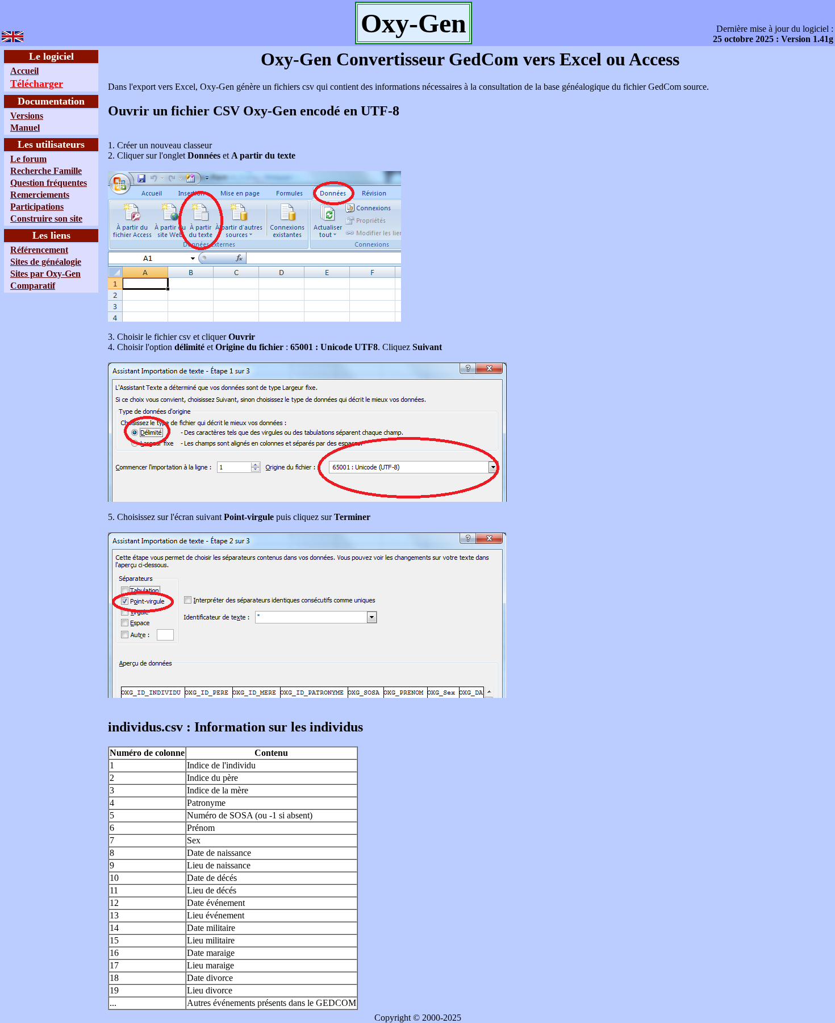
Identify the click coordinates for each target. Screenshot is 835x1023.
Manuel (25, 127)
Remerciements (39, 194)
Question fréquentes (48, 183)
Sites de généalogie (45, 262)
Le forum (28, 159)
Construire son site (46, 218)
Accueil (24, 71)
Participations (37, 206)
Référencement (39, 250)
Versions (26, 115)
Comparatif (32, 285)
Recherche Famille (46, 171)
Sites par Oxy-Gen (45, 273)
